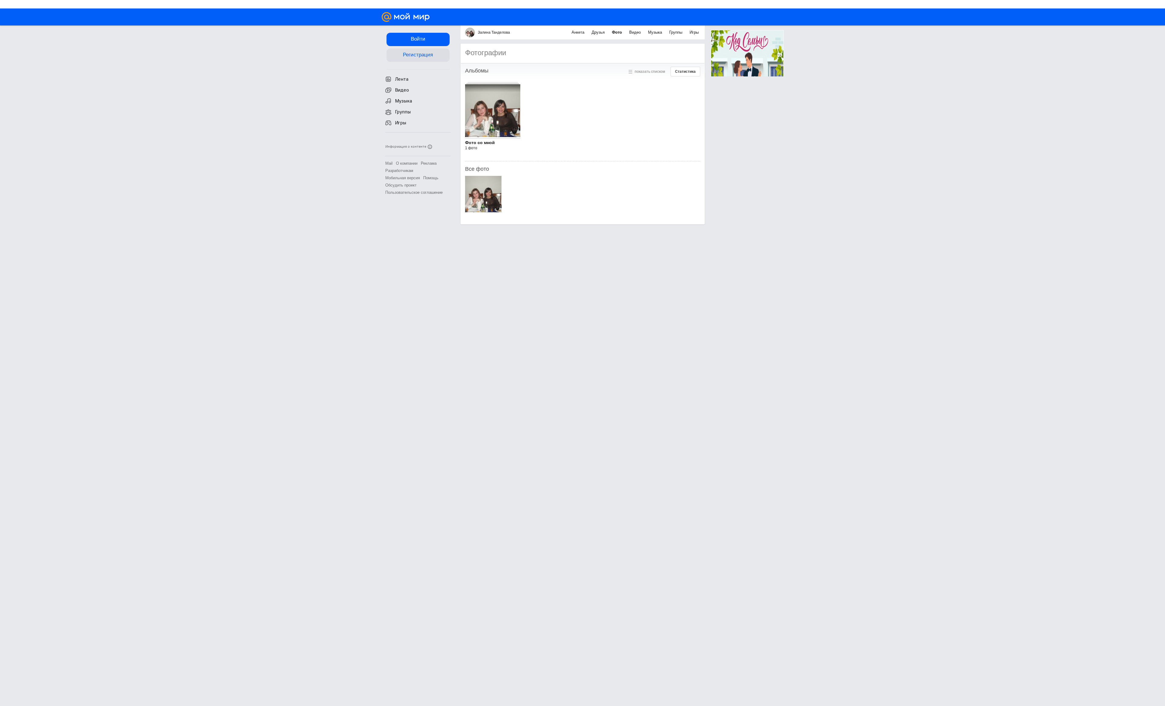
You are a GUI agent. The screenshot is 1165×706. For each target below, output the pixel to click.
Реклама (429, 163)
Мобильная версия (402, 178)
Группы (676, 32)
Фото (617, 32)
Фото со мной (480, 142)
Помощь (430, 178)
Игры (694, 32)
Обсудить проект (401, 185)
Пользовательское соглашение (414, 192)
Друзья (599, 32)
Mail (389, 163)
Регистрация (418, 55)
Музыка (655, 32)
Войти (418, 39)
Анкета (579, 32)
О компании (406, 163)
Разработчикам (399, 170)
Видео (635, 32)
